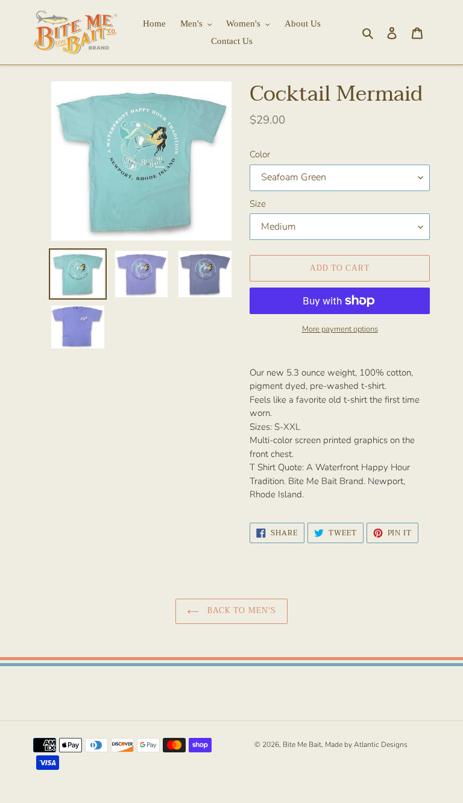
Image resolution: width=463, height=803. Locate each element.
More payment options (340, 329)
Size (258, 204)
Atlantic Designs (381, 744)
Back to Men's (240, 610)
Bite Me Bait (302, 744)
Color (260, 154)
